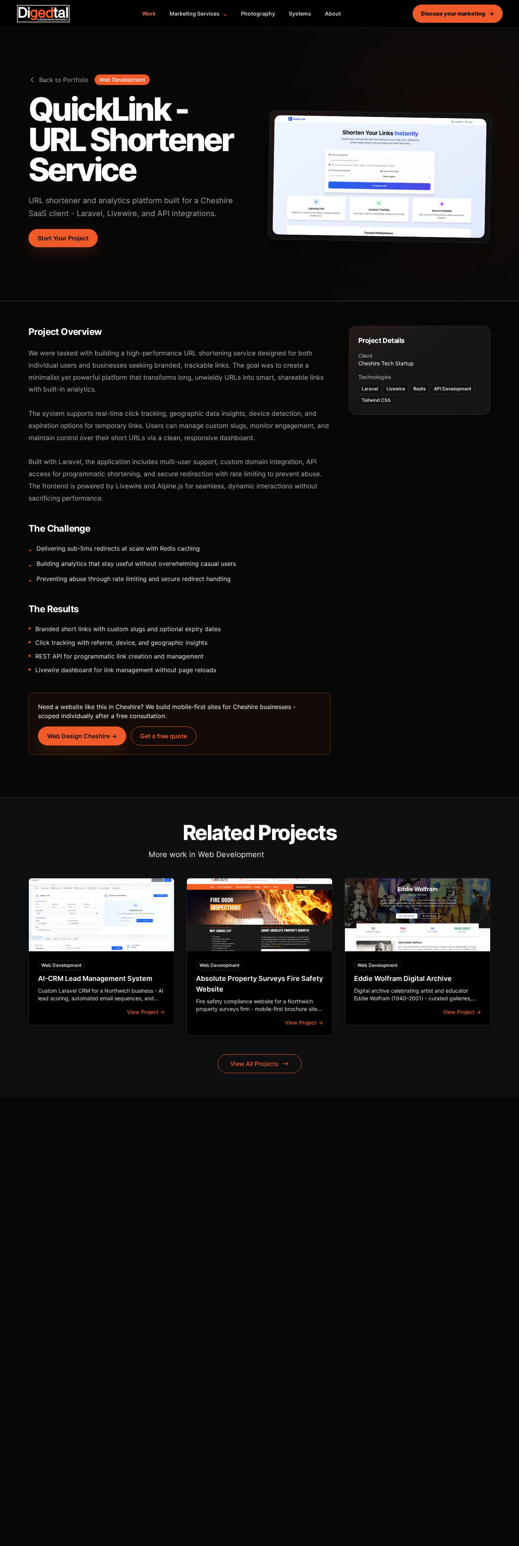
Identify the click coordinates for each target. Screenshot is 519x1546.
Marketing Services (198, 13)
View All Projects (254, 1064)
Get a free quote (163, 736)
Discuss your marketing (457, 13)
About (333, 13)
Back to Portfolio (64, 80)
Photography (258, 13)
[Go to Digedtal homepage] (43, 14)
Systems (300, 13)
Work (149, 13)
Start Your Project (63, 238)
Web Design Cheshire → (82, 736)
